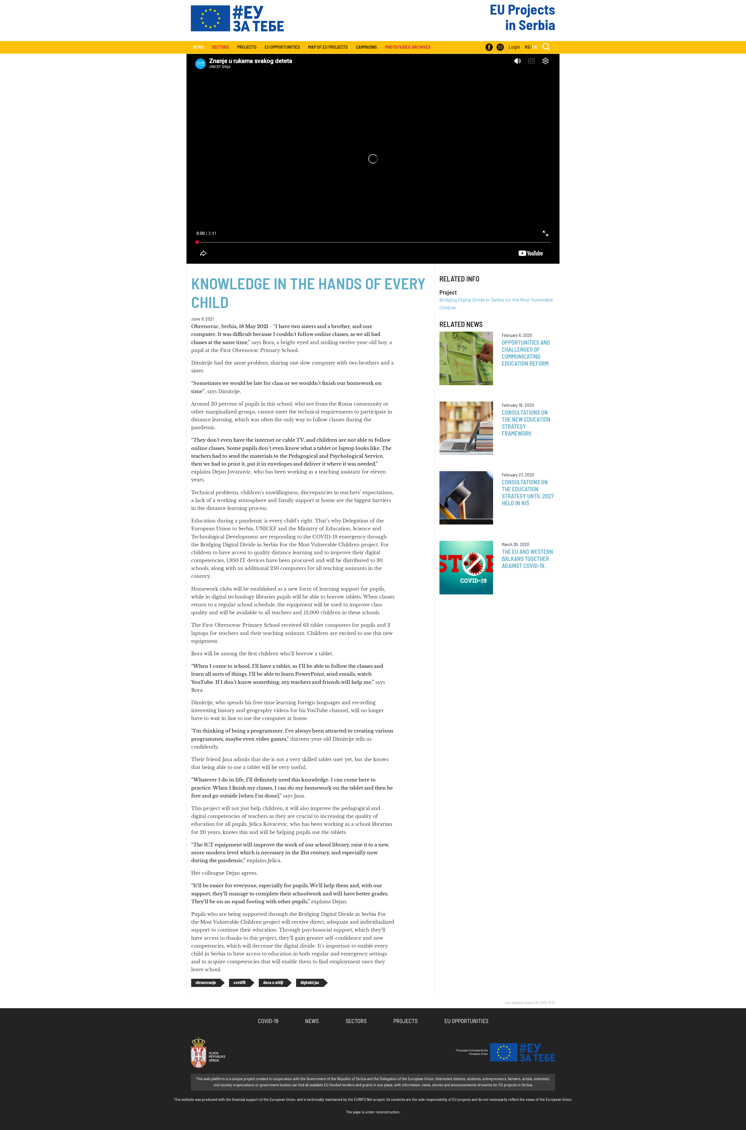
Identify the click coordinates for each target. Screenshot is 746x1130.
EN (534, 47)
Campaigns (366, 47)
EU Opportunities (282, 47)
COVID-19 (268, 1021)
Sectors (356, 1021)
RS (527, 47)
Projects (246, 47)
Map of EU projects (328, 47)
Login (514, 47)
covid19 (239, 983)
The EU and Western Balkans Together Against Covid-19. (527, 559)
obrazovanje (206, 983)
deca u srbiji (273, 983)
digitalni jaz (309, 983)
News (198, 47)
